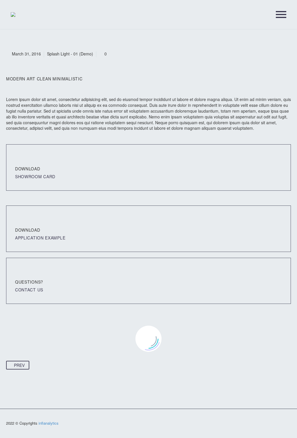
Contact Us (29, 290)
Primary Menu (281, 14)
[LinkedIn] (274, 423)
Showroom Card (35, 176)
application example (40, 238)
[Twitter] (281, 423)
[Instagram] (289, 423)
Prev (19, 365)
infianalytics (49, 423)
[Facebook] (266, 423)
